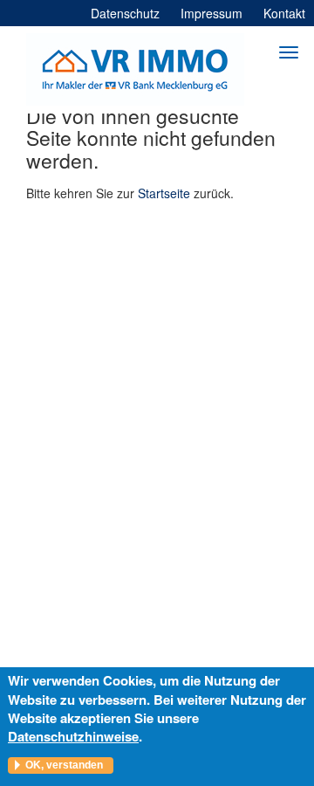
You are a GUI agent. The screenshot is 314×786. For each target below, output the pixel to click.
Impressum (211, 13)
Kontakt (284, 13)
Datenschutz (125, 13)
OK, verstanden (64, 765)
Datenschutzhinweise (73, 736)
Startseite (164, 193)
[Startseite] (135, 69)
